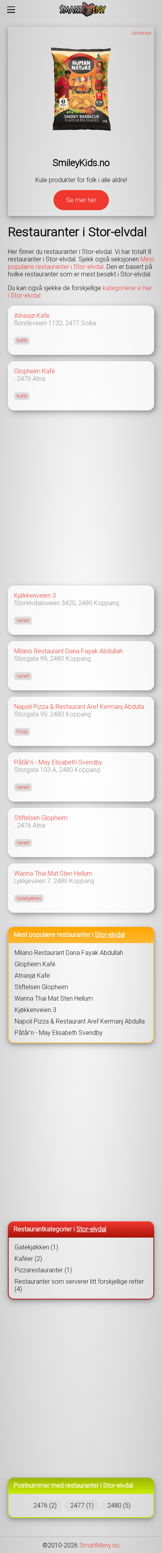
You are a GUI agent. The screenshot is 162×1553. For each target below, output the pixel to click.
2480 (85, 603)
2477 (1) (82, 1505)
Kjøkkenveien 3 (35, 595)
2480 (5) (119, 1505)
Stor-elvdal (110, 934)
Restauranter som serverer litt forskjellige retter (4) (79, 1285)
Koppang (106, 603)
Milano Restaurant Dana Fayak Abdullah (68, 651)
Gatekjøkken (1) (36, 1247)
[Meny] (11, 9)
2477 (72, 323)
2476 (24, 378)
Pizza (22, 732)
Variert (23, 620)
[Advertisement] (81, 498)
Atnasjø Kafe (32, 315)
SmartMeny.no (99, 1545)
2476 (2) (45, 1505)
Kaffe (22, 340)
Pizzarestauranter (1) (43, 1270)
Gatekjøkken (29, 898)
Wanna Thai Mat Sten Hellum (53, 873)
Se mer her (81, 200)
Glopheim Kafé (34, 371)
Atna (39, 378)
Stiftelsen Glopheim (41, 818)
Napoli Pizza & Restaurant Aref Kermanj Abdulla (79, 706)
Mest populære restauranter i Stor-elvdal (81, 262)
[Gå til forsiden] (82, 9)
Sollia (88, 323)
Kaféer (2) (28, 1258)
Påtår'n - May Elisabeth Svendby (58, 762)
